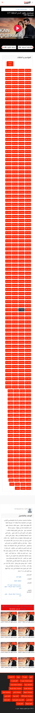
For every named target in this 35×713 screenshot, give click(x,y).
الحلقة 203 (8, 281)
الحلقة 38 (22, 452)
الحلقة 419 (27, 87)
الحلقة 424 (8, 78)
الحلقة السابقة (25, 47)
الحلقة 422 (21, 83)
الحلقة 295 (8, 188)
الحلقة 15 (28, 476)
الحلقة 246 (27, 241)
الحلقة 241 (21, 245)
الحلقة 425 (14, 78)
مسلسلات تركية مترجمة (15, 586)
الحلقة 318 (27, 168)
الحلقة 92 (10, 395)
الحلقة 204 (14, 281)
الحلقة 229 (21, 257)
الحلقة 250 (27, 237)
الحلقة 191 (8, 293)
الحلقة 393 (21, 91)
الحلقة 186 (27, 302)
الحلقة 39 (28, 452)
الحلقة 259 (8, 225)
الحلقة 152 (8, 334)
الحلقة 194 (27, 293)
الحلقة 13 (16, 476)
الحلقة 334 (27, 152)
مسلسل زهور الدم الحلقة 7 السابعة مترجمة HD (23, 622)
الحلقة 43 (28, 448)
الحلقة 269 (21, 216)
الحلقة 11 (28, 480)
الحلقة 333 (21, 152)
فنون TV (25, 677)
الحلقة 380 (14, 103)
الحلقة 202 (27, 285)
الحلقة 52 (10, 435)
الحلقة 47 (28, 444)
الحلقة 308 (14, 176)
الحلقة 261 (21, 225)
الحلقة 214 (27, 273)
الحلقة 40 (10, 448)
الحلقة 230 (27, 257)
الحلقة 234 (27, 253)
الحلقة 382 (27, 103)
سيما (18, 677)
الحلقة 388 (14, 95)
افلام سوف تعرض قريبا (18, 700)
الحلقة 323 (8, 160)
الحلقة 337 (21, 147)
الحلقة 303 (8, 180)
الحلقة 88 (10, 399)
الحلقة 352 (14, 131)
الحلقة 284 (14, 200)
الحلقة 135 (27, 354)
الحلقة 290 (27, 196)
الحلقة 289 (21, 196)
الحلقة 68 (10, 419)
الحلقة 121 (14, 367)
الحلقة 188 (14, 298)
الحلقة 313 (21, 172)
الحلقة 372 (14, 111)
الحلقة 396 (14, 87)
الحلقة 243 (8, 241)
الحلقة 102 (21, 387)
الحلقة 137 (14, 350)
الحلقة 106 (21, 383)
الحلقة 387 (8, 95)
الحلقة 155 (27, 334)
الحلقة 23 (28, 468)
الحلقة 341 (21, 143)
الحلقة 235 (8, 249)
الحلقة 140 (8, 346)
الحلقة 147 (27, 342)
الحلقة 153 (14, 334)
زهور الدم (23, 609)
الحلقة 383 (8, 99)
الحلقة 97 (16, 391)
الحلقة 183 (8, 302)
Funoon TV (11, 677)
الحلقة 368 (14, 115)
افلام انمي (29, 700)
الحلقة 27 (28, 464)
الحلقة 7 (28, 484)
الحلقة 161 (14, 326)
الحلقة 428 (8, 74)
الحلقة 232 (14, 253)
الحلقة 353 (21, 131)
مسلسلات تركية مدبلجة (16, 685)
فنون (31, 677)
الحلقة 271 (8, 212)
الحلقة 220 (14, 265)
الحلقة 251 (8, 233)
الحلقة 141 (14, 346)
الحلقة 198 (27, 289)
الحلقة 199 (8, 285)
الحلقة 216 (14, 269)
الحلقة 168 (14, 318)
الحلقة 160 (8, 326)
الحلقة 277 (21, 208)
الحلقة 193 (21, 293)
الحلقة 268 (14, 216)
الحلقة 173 (21, 314)
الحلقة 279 (8, 204)
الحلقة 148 (8, 338)
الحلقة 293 (21, 192)
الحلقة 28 (10, 460)
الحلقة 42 (22, 448)
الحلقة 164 (8, 322)
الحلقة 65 (16, 423)
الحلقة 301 (21, 184)
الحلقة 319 (8, 164)
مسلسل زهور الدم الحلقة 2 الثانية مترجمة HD (23, 667)
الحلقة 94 (22, 395)
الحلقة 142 (21, 346)
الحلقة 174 (27, 314)
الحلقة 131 (27, 358)
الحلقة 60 (10, 427)
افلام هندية (20, 704)
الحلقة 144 (8, 342)
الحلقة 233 (21, 253)
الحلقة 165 (14, 322)
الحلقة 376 (14, 107)
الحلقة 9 (17, 480)
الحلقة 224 (14, 261)
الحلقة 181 (21, 306)
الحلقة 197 (21, 289)
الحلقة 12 (10, 476)
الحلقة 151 (27, 338)
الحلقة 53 (16, 435)
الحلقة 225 (21, 261)
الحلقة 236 (14, 249)
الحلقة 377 (21, 107)
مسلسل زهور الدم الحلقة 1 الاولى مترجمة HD (23, 637)
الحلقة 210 (27, 277)
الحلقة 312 (14, 172)
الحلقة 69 (16, 419)
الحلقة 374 (27, 111)
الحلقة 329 (21, 156)
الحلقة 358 (27, 127)
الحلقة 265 (21, 220)
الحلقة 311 (8, 172)
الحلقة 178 (27, 310)
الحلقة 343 (8, 139)
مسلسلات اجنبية (6, 692)
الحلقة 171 (8, 314)
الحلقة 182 (27, 306)
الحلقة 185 (21, 302)
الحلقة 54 (22, 435)
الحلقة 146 (21, 342)
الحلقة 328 (14, 156)
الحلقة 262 (27, 225)
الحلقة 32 (10, 456)
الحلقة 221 (21, 265)
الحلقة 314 (27, 172)
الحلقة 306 (27, 180)
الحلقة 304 (14, 180)
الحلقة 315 (8, 168)
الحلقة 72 (10, 415)
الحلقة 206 (27, 281)
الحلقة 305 (21, 180)
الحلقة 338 (27, 147)
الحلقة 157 (14, 330)
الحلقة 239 (8, 245)
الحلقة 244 (14, 241)
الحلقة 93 (16, 395)
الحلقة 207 (8, 277)
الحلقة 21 (16, 468)
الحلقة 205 (21, 281)
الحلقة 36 (10, 452)
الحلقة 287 (8, 196)
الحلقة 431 (27, 74)
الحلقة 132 (8, 354)
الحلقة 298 (27, 188)
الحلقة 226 (27, 261)
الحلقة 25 (16, 464)
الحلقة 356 (14, 127)
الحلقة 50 (22, 440)
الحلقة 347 (8, 135)
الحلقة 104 (8, 383)
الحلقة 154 (21, 334)
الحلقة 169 (21, 318)
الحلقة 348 (14, 135)
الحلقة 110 (21, 379)
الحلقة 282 (27, 204)
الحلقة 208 (14, 277)
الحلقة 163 (27, 326)
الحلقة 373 (21, 111)
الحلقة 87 (28, 403)
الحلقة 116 (8, 371)
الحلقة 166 (27, 322)
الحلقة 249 (21, 237)
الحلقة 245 (21, 241)
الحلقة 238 (27, 249)
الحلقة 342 (27, 143)
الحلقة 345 (21, 139)
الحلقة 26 (22, 464)
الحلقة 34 (22, 456)
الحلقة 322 (27, 164)
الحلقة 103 (27, 387)
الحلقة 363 (8, 119)
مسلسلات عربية (28, 685)
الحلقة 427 (27, 78)
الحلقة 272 (14, 212)
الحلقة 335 (8, 147)
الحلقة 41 (16, 448)
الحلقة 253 (21, 233)
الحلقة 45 (16, 444)
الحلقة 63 (28, 427)
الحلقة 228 (14, 257)
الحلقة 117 (14, 371)
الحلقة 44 (10, 444)
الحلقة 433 (14, 70)
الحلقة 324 (14, 160)
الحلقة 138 (21, 350)
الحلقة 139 (27, 350)
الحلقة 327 (8, 156)
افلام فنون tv (14, 681)
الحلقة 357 (21, 127)
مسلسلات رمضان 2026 (26, 696)
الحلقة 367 (8, 115)
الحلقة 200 (14, 285)
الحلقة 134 (21, 354)
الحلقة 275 (8, 208)
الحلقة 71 (28, 419)
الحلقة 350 (27, 135)
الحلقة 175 (8, 310)
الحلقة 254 (27, 233)
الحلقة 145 (14, 342)
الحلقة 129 (14, 358)
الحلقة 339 (8, 143)
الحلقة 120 (8, 367)
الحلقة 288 (14, 196)
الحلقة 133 (14, 354)
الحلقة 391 (8, 91)
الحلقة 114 (21, 375)
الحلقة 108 (8, 379)
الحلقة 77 (16, 411)
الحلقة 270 (27, 216)
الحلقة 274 (27, 212)
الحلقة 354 (27, 131)
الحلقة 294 (27, 192)
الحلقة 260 (14, 225)
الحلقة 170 (27, 318)
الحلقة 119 (27, 371)
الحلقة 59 (28, 431)
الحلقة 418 (21, 87)
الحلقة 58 (22, 431)
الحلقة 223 (8, 261)
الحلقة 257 (21, 229)
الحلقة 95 (28, 395)
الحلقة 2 (23, 488)
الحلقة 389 (21, 95)
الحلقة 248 (14, 237)
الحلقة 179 (8, 306)
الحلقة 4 (12, 484)
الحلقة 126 (21, 362)
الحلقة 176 (14, 310)
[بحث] (2, 2)
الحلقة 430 (21, 74)
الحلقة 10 (22, 480)
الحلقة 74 (22, 415)
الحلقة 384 (14, 99)
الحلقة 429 (14, 74)
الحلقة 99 (28, 391)
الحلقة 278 (27, 208)
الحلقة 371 (8, 111)
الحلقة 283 (8, 200)
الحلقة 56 (10, 431)
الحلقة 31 (28, 460)
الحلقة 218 (27, 269)
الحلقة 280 (14, 204)
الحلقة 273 (21, 212)
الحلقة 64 (10, 423)
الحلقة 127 (27, 362)
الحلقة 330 (27, 156)
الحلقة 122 (21, 367)
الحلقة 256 (14, 229)
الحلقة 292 (14, 192)
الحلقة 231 (8, 253)
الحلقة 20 (10, 468)
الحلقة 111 (27, 379)
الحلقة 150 (21, 338)
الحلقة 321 (21, 164)
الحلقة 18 (22, 472)
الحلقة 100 (8, 387)
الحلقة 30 (22, 460)
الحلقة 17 (16, 472)
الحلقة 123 (27, 367)
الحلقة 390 (27, 95)
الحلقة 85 (16, 403)
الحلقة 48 (10, 440)
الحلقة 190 (27, 298)
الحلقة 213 (21, 273)
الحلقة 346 (27, 139)
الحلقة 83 (28, 407)
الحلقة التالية (9, 47)
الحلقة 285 (21, 200)
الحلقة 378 (27, 107)
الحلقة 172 (14, 314)
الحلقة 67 (28, 423)
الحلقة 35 (28, 456)
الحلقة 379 (8, 103)
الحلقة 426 (21, 78)
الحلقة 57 (16, 431)
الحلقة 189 (21, 298)
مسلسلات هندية (28, 688)
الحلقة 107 (27, 383)
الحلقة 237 (21, 249)
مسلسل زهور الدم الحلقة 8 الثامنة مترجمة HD (23, 652)
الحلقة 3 (28, 488)
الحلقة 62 (22, 427)
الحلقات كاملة (10, 64)
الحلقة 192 (14, 293)
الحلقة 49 (16, 440)
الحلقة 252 (14, 233)
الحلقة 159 (27, 330)
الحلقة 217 (21, 269)
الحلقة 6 (23, 484)
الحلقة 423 (27, 83)
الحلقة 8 (11, 480)
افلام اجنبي (7, 696)
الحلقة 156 (8, 330)
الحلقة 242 (27, 245)
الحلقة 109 (15, 379)
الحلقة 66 (22, 423)
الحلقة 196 (14, 289)
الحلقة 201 (21, 285)
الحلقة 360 (14, 123)
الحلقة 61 (16, 427)
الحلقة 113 (14, 375)
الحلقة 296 (14, 188)
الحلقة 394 (27, 91)
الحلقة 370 (27, 115)
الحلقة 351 (8, 131)
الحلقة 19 (28, 472)
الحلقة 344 (14, 139)
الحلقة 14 (22, 476)
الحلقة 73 (16, 415)
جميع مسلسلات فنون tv (21, 9)
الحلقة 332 (14, 152)
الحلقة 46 (22, 444)
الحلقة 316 (14, 168)
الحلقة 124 (8, 362)
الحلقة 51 (28, 440)
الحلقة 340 (14, 143)
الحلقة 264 (14, 220)
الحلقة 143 (27, 346)
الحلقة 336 (14, 147)
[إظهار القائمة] (32, 2)
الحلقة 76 (10, 411)
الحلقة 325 (21, 160)
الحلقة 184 (14, 302)
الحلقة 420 (8, 83)
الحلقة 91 (28, 399)
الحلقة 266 (27, 220)
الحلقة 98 (22, 391)
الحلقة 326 (27, 160)
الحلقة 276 (14, 208)
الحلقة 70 (22, 419)
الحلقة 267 (8, 216)
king (15, 509)
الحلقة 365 (21, 119)
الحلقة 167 (8, 318)
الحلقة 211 (8, 273)
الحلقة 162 (21, 326)
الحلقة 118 (21, 371)
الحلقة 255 (8, 229)
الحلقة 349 (21, 135)
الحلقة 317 (21, 168)
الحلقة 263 (8, 220)
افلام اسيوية (29, 704)
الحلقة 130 (21, 358)
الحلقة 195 (8, 289)
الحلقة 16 (10, 472)
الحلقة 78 (22, 411)
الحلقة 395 (8, 87)
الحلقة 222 (27, 265)
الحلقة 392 (14, 91)
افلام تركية (7, 700)
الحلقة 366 (27, 119)
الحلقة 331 (8, 152)
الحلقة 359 (8, 123)
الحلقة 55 (28, 435)
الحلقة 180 (14, 306)
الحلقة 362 (27, 123)
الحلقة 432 (8, 70)
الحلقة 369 (21, 115)
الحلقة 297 (21, 188)
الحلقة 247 (8, 237)
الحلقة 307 (8, 176)
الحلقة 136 (8, 350)
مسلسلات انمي (17, 692)
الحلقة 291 (8, 192)
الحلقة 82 (22, 407)
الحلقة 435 (27, 70)
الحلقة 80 (10, 407)
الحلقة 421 (14, 83)
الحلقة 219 (8, 265)
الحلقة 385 (21, 99)
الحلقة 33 (16, 456)
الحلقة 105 (14, 383)
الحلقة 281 (21, 204)
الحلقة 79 (28, 411)
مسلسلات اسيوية (28, 692)
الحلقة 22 (22, 468)
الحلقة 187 (8, 298)
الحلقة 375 (8, 107)
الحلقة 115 (27, 375)
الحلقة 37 (16, 452)
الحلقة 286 (27, 200)
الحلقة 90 (22, 399)
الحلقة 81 (16, 407)
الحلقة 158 (21, 330)
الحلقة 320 (14, 164)
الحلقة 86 (22, 403)
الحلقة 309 (21, 176)
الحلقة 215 (8, 269)
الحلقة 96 (10, 391)
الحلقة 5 (17, 484)
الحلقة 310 (27, 176)
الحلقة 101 (14, 387)
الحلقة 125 (14, 362)
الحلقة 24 (10, 464)
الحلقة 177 (21, 310)
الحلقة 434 (21, 70)
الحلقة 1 (17, 488)
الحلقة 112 (8, 375)
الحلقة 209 (21, 277)
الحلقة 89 (16, 399)
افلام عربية (15, 696)
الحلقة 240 (14, 245)
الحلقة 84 (10, 403)
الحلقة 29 (16, 460)
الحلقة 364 (14, 119)
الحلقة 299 (8, 184)
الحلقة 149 (14, 338)
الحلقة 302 (27, 184)
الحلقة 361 (21, 123)
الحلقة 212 (14, 273)
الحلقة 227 (8, 257)
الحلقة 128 (8, 358)
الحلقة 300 (14, 184)
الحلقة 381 (21, 103)
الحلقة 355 (8, 127)
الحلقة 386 (27, 99)
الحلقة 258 (27, 229)
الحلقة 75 (28, 415)
